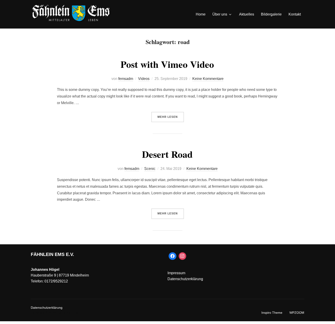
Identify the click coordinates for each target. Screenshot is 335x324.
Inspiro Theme (271, 312)
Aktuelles (246, 14)
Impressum (176, 273)
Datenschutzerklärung (185, 279)
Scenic (149, 169)
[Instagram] (183, 256)
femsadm (125, 79)
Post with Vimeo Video (167, 64)
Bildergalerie (271, 14)
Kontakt (295, 14)
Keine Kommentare (208, 79)
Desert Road (167, 154)
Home (201, 14)
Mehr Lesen (170, 117)
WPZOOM (296, 312)
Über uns (219, 14)
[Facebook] (173, 256)
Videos (143, 79)
